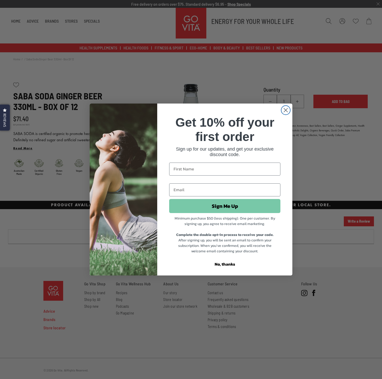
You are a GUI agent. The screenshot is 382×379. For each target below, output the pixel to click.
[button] (5, 118)
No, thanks (225, 264)
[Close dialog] (285, 110)
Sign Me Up (225, 206)
